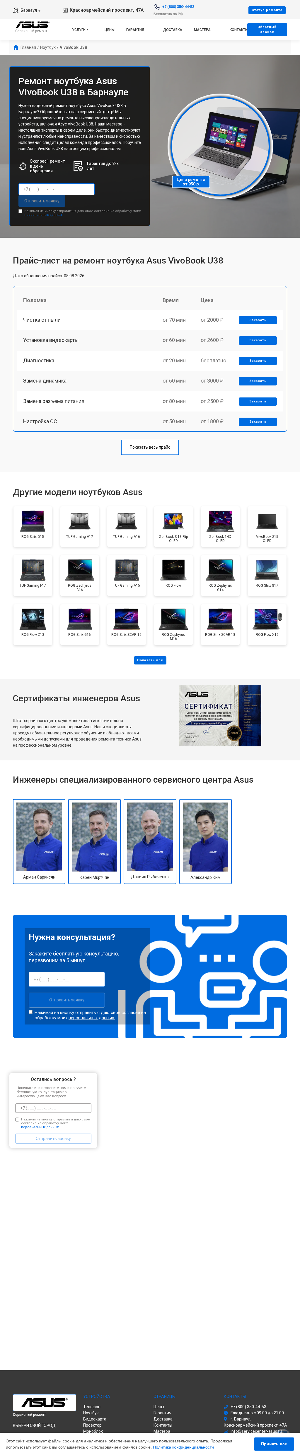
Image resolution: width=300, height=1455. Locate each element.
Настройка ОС (40, 421)
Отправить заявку (41, 201)
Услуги (79, 30)
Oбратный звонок (267, 29)
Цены (110, 30)
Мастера (202, 30)
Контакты (239, 30)
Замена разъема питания (53, 401)
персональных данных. (43, 215)
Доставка (172, 30)
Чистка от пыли (42, 320)
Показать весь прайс (150, 447)
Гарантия (135, 30)
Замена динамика (45, 381)
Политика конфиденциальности (183, 1447)
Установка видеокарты (51, 340)
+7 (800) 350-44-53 (178, 6)
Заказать (258, 320)
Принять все (274, 1444)
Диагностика (38, 360)
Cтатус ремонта (267, 10)
